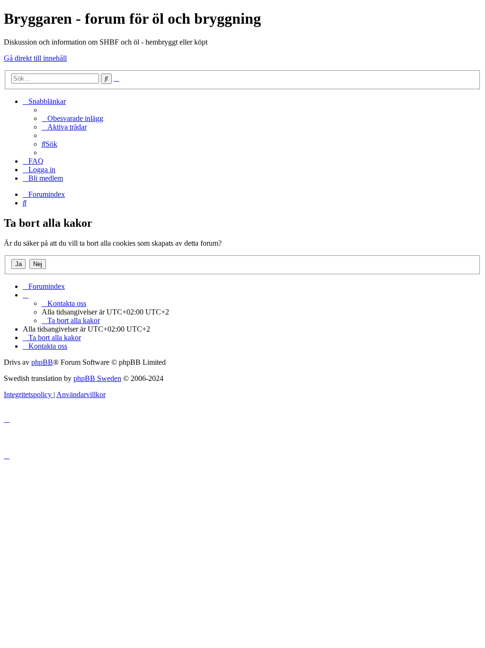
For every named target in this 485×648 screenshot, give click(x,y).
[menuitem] (72, 118)
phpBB (42, 362)
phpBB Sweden (97, 378)
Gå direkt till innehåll (35, 58)
